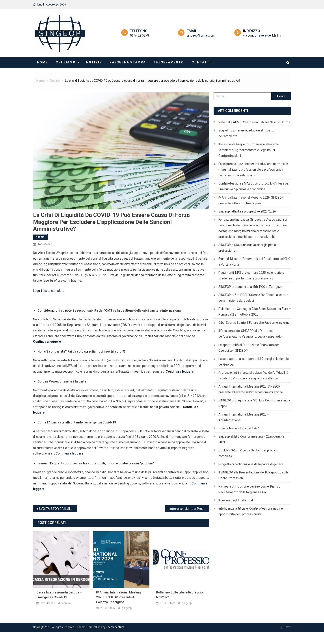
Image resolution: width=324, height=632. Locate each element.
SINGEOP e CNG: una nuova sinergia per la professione (247, 247)
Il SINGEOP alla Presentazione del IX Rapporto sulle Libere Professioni (253, 475)
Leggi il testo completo (48, 290)
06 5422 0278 (139, 35)
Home (42, 62)
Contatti (201, 62)
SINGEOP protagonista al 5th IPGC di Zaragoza (250, 286)
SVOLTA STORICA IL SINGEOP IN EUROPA (58, 508)
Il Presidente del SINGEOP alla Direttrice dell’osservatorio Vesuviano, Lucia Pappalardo (250, 333)
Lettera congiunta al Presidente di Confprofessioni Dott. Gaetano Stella (189, 508)
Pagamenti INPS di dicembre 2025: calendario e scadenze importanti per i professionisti (251, 275)
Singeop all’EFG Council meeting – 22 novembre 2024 (251, 439)
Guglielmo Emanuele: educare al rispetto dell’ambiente (246, 133)
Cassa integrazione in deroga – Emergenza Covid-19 (59, 595)
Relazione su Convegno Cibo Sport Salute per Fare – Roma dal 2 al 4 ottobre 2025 (254, 311)
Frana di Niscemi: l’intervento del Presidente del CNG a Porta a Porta (254, 261)
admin (66, 603)
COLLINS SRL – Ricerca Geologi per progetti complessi (248, 453)
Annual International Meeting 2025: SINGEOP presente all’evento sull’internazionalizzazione (250, 389)
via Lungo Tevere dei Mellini (262, 35)
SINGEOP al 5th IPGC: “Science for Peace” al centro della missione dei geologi (253, 297)
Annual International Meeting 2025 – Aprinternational (243, 417)
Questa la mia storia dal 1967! (238, 428)
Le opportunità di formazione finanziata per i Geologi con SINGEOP (249, 347)
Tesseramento (169, 62)
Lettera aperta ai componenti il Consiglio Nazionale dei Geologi (253, 361)
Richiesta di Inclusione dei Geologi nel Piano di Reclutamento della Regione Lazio (249, 489)
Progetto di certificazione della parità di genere (250, 464)
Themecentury (115, 627)
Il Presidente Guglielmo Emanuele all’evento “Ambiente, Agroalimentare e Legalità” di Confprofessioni (248, 149)
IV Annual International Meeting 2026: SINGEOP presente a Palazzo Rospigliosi (118, 597)
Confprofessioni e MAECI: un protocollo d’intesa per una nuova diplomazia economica (254, 186)
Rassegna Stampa (128, 62)
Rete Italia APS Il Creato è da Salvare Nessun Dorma (254, 122)
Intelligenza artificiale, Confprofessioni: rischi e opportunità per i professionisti (250, 511)
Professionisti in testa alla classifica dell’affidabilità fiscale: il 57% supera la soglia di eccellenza (253, 375)
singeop (127, 608)
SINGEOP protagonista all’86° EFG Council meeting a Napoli (254, 403)
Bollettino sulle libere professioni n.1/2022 (180, 595)
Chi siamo (66, 62)
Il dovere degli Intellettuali (235, 500)
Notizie (94, 62)
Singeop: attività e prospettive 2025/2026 (247, 211)
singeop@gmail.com (201, 35)
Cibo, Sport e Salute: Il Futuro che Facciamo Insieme (254, 322)
